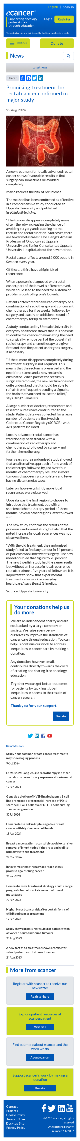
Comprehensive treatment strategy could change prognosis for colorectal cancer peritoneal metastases (39, 890)
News (17, 55)
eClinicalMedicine (22, 212)
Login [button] (48, 19)
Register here (40, 996)
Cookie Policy (15, 1115)
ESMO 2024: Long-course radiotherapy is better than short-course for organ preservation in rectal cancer (39, 777)
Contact (12, 1106)
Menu (22, 43)
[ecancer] (21, 12)
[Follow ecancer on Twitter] (51, 1108)
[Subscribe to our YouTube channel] (49, 736)
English (53, 7)
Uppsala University (33, 591)
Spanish (68, 7)
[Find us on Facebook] (43, 736)
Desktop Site (15, 1123)
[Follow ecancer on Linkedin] (61, 1108)
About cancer (40, 1057)
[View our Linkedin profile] (37, 736)
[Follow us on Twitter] (30, 736)
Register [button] (64, 19)
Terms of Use (15, 1119)
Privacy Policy (15, 1127)
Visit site (40, 1027)
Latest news (40, 67)
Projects (12, 1111)
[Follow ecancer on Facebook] (43, 1108)
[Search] (68, 56)
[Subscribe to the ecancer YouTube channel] (70, 1108)
